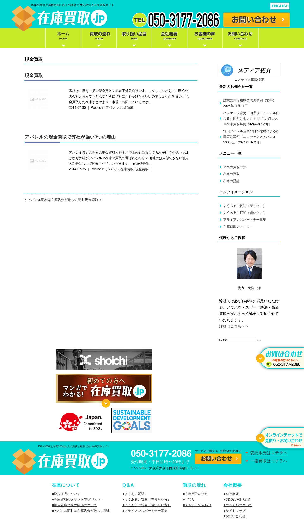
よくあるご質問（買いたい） (244, 212)
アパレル (112, 107)
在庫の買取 (231, 174)
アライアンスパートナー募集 (244, 219)
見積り (190, 499)
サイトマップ (235, 510)
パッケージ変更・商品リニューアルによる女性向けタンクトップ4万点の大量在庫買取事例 (251, 118)
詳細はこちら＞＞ (234, 326)
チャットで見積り (198, 505)
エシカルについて (239, 505)
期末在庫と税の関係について (75, 505)
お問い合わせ (235, 516)
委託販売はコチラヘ (268, 452)
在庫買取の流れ (196, 494)
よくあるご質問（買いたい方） (147, 505)
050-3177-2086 (161, 452)
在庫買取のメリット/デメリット (77, 499)
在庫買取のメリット (238, 226)
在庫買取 (127, 169)
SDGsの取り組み (238, 499)
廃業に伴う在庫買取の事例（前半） (249, 100)
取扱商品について (67, 494)
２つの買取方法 (234, 167)
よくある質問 (134, 494)
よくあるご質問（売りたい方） (147, 499)
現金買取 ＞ (93, 200)
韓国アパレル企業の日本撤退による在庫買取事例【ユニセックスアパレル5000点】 (251, 136)
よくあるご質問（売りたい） (244, 206)
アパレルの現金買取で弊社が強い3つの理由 (70, 137)
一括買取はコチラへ (268, 461)
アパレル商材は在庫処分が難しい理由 (82, 510)
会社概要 (232, 494)
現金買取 (34, 75)
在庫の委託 (231, 181)
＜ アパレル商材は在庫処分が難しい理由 (54, 200)
